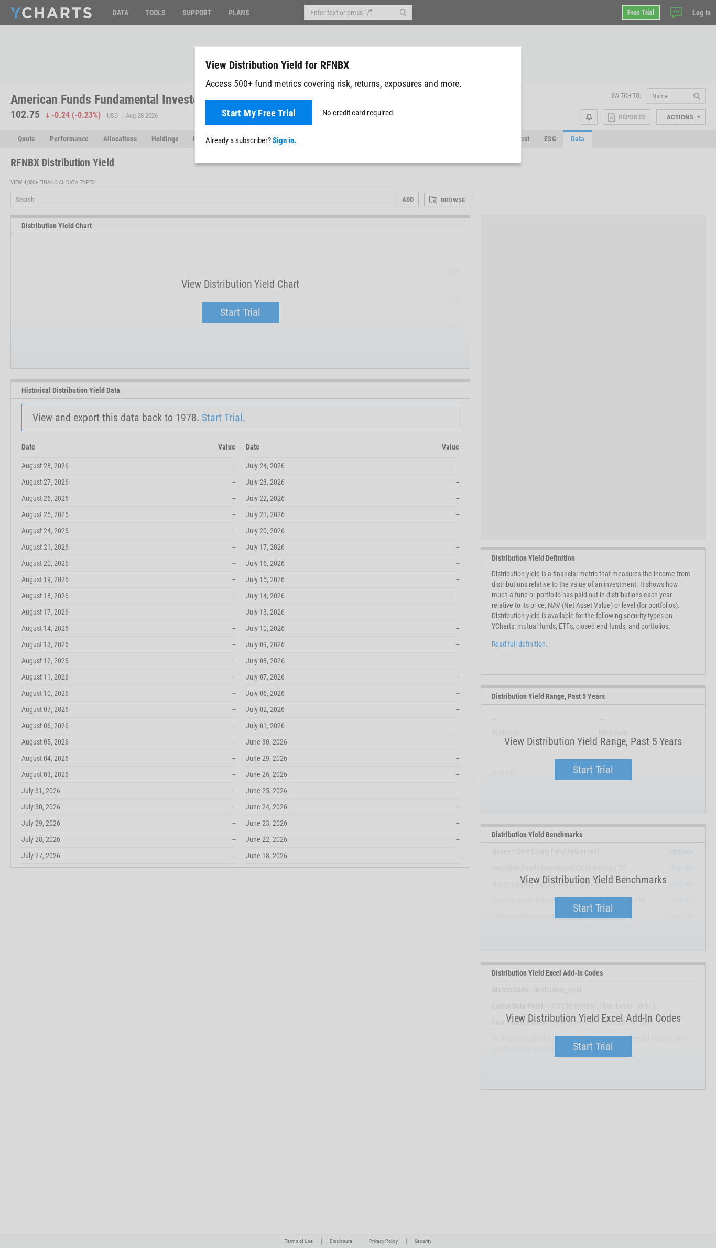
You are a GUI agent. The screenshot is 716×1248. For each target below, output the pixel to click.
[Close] (509, 63)
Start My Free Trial (259, 112)
